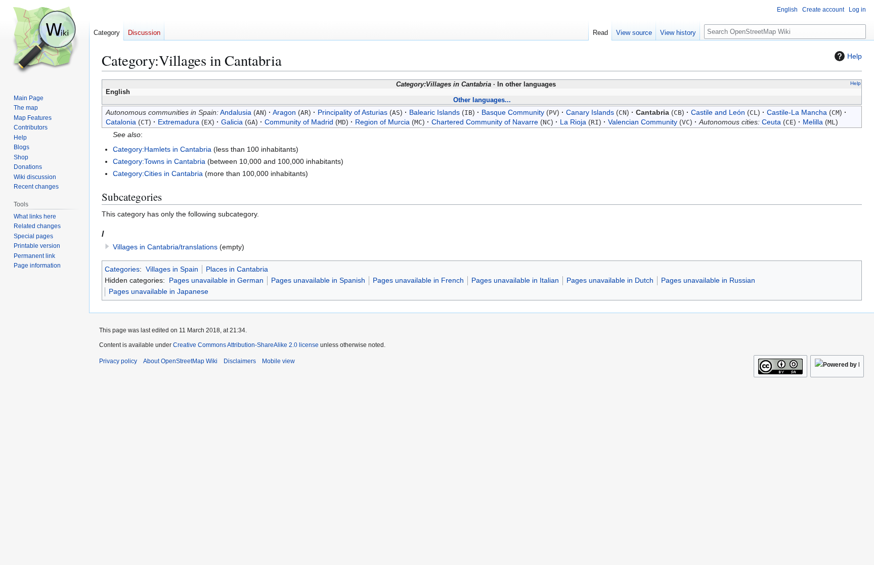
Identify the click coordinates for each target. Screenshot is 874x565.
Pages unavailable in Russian (708, 280)
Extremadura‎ (178, 122)
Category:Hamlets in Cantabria (162, 149)
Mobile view (278, 361)
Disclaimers (240, 361)
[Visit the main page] (44, 40)
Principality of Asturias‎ (352, 112)
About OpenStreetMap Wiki (180, 361)
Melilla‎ (813, 122)
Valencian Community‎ (642, 122)
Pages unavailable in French (418, 280)
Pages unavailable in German (216, 280)
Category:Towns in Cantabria (159, 161)
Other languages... (482, 100)
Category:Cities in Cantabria (158, 173)
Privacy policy (118, 361)
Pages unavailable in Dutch (609, 280)
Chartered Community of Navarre (484, 122)
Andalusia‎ (235, 112)
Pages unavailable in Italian (515, 280)
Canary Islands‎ (590, 112)
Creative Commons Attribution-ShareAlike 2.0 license (246, 345)
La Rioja (573, 122)
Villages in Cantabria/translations (165, 247)
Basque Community (513, 112)
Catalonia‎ (121, 122)
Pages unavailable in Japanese (158, 291)
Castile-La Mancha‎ (797, 112)
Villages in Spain (172, 269)
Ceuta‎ (771, 122)
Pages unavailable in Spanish (318, 280)
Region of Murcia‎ (382, 122)
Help (854, 56)
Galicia (232, 122)
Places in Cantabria (237, 269)
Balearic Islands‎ (434, 112)
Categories (122, 269)
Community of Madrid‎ (299, 122)
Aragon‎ (284, 112)
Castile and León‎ (718, 112)
